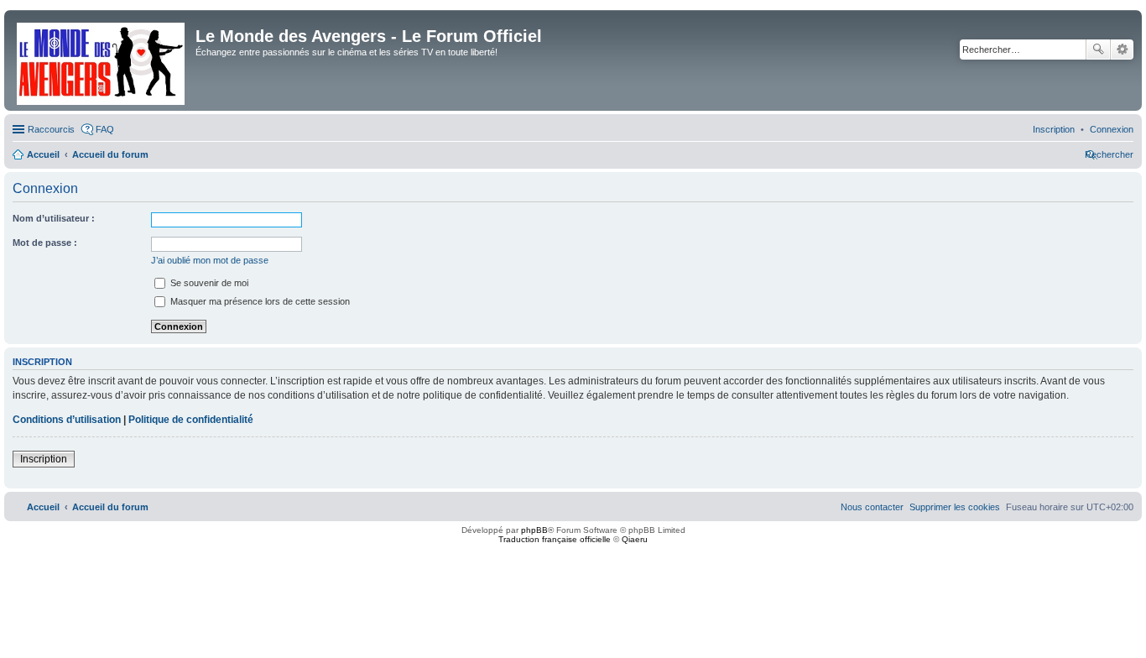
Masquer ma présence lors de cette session (259, 301)
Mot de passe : (45, 243)
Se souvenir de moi (208, 283)
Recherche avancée (1122, 49)
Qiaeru (635, 539)
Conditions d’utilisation (67, 420)
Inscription (43, 459)
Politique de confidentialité (190, 420)
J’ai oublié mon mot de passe (209, 260)
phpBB (534, 530)
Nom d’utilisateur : (54, 218)
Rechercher (1098, 49)
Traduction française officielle (554, 539)
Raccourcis (51, 129)
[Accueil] (101, 60)
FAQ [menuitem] (105, 129)
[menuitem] (1111, 129)
